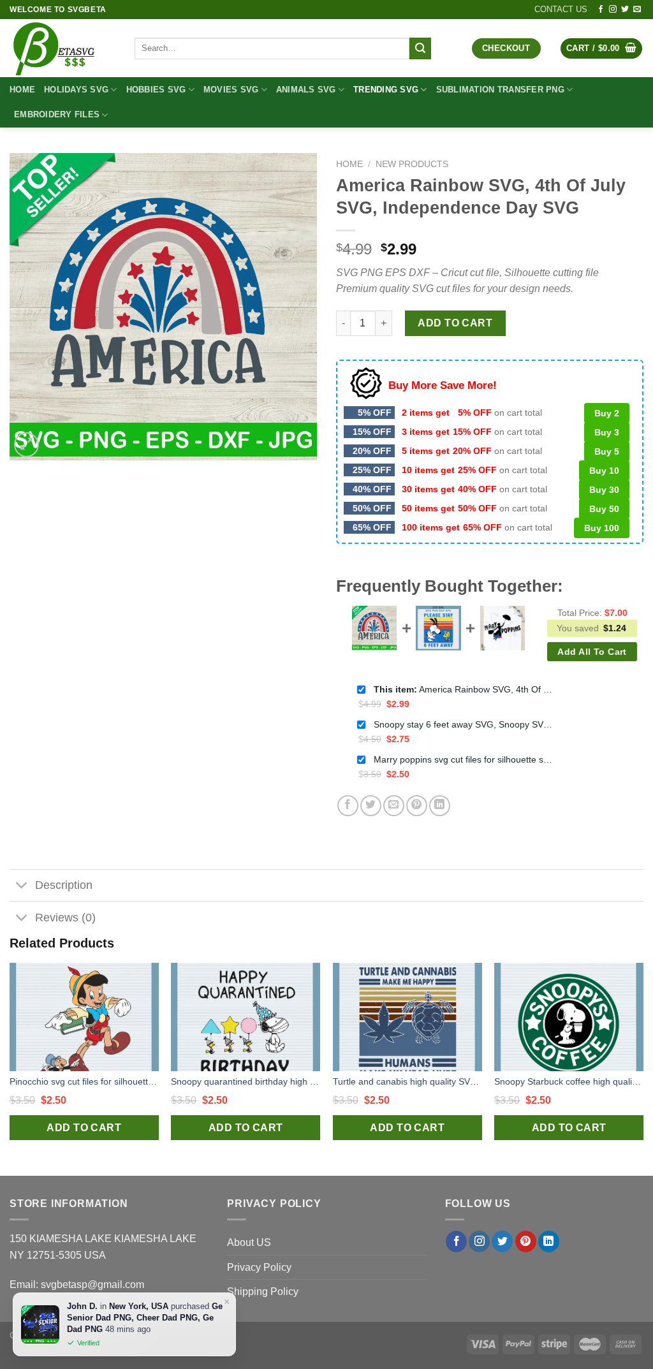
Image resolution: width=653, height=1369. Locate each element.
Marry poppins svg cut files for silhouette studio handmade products (463, 759)
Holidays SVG (76, 89)
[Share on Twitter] (370, 805)
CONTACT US (560, 9)
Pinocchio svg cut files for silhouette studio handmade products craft (84, 1081)
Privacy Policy (259, 1267)
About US (249, 1242)
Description (63, 885)
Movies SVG (231, 89)
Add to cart (455, 323)
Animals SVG (306, 89)
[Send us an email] (637, 9)
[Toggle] (22, 886)
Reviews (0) (65, 917)
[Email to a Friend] (393, 805)
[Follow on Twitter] (625, 9)
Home (22, 89)
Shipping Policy (262, 1291)
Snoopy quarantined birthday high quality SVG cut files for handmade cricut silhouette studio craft (245, 1081)
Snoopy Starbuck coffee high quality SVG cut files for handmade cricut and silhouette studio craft (568, 1081)
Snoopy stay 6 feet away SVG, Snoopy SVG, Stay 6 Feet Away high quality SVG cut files (463, 724)
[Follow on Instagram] (613, 9)
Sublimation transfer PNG (500, 89)
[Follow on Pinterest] (525, 1241)
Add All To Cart (591, 652)
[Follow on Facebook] (601, 9)
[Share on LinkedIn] (439, 805)
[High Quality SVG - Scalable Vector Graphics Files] (62, 48)
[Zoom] (26, 444)
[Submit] (420, 48)
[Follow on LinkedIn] (548, 1241)
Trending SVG (385, 89)
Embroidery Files (56, 114)
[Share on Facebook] (347, 805)
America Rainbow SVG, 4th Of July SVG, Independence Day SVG (463, 689)
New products (412, 164)
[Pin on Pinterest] (416, 805)
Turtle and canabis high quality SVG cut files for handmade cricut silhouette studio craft (407, 1081)
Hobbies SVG (156, 89)
